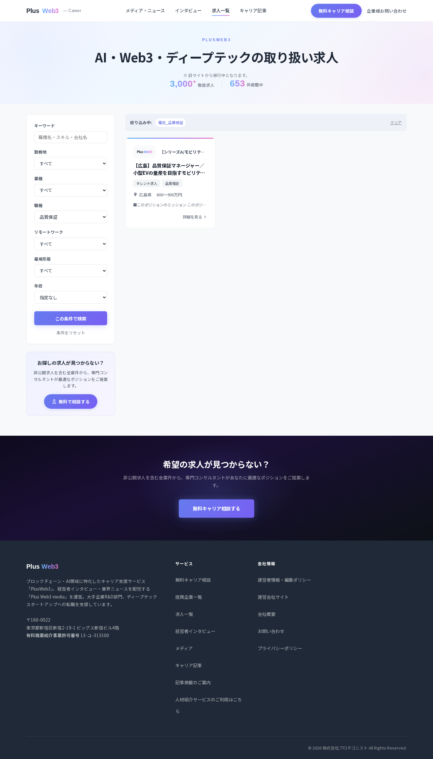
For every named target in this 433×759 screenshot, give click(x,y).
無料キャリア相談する (216, 508)
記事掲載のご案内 (193, 682)
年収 (38, 286)
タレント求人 (146, 183)
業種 (38, 178)
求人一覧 (220, 10)
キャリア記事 (253, 10)
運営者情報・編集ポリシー (284, 580)
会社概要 (266, 614)
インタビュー (188, 10)
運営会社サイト (273, 597)
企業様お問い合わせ (387, 11)
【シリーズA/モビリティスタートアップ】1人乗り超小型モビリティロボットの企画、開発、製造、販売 (184, 152)
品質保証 (172, 183)
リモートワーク (48, 232)
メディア (184, 648)
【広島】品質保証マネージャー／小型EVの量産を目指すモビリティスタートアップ (169, 172)
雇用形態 (42, 259)
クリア (396, 122)
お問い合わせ (271, 631)
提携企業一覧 (188, 597)
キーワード (44, 126)
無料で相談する (74, 401)
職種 (38, 205)
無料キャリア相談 (336, 11)
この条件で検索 (70, 318)
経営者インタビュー (195, 631)
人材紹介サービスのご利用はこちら (208, 705)
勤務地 (40, 152)
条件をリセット (70, 333)
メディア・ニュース (145, 10)
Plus (53, 10)
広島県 (145, 195)
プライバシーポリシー (280, 648)
